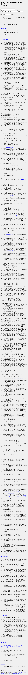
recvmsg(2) (15, 215)
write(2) (16, 496)
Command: (3, 7)
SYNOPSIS (3, 28)
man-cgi (10, 673)
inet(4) (12, 648)
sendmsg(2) (9, 147)
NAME (2, 22)
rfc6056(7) (22, 179)
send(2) (23, 496)
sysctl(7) (10, 195)
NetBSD (20, 672)
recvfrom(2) (16, 491)
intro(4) (18, 648)
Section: (3, 10)
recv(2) (8, 496)
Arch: (19, 10)
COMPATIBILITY (5, 615)
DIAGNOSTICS (4, 556)
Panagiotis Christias (17, 673)
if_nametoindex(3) (19, 378)
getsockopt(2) (14, 56)
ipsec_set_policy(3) (16, 646)
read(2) (25, 495)
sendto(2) (7, 491)
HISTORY (3, 664)
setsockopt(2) (5, 56)
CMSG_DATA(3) (4, 646)
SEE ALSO (3, 642)
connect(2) (11, 493)
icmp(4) (6, 648)
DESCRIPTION (4, 39)
